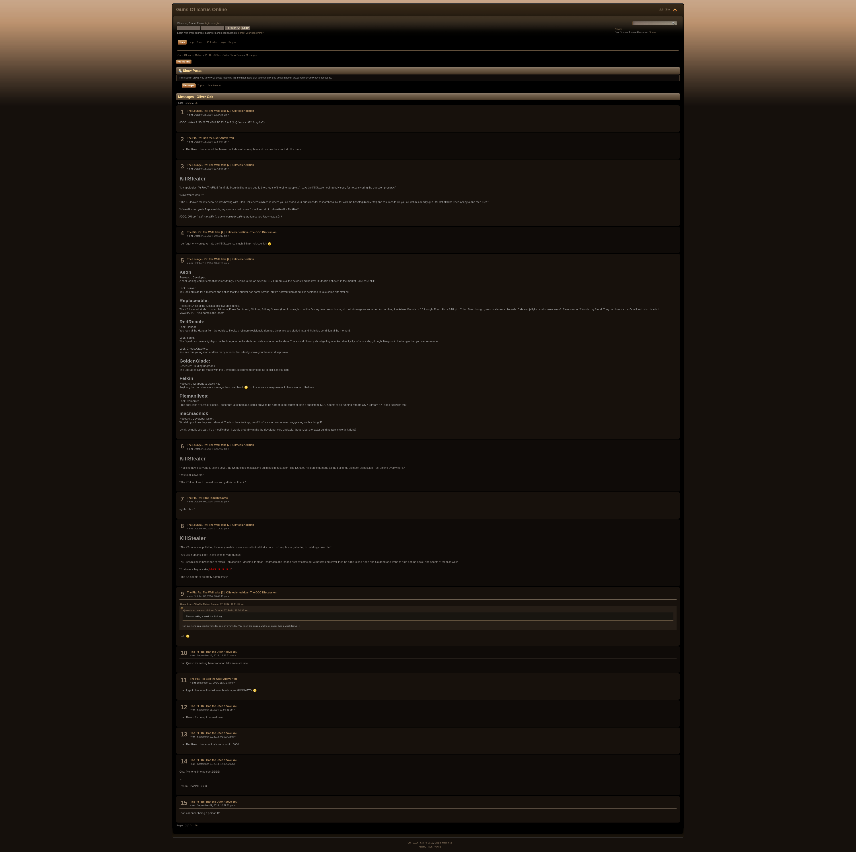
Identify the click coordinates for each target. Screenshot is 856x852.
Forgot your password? (250, 32)
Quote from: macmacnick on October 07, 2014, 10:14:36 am (215, 610)
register (218, 23)
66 (196, 103)
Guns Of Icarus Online (201, 9)
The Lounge (194, 110)
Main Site (664, 9)
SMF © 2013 (426, 843)
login (207, 23)
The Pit (191, 138)
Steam (652, 32)
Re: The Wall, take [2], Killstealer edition (229, 110)
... (193, 103)
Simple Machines (443, 843)
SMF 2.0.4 (412, 843)
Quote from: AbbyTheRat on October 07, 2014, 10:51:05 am (212, 604)
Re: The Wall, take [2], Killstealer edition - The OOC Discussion (237, 232)
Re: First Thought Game (213, 498)
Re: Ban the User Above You (216, 138)
